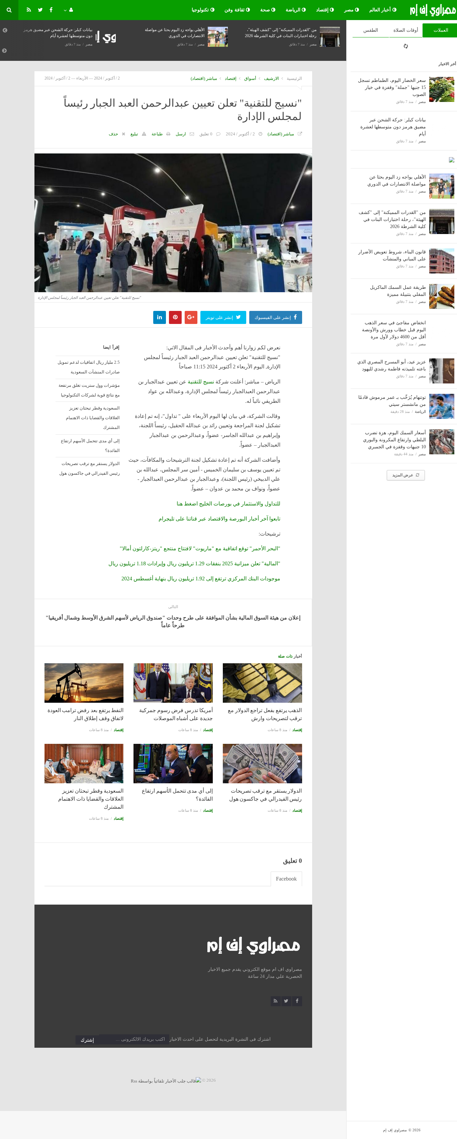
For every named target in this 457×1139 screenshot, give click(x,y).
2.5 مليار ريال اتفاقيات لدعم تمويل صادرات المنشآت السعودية (89, 367)
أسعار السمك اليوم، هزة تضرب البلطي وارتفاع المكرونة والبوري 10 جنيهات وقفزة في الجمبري (394, 439)
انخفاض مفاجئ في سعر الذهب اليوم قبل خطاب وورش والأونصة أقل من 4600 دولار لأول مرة (394, 329)
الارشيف (271, 78)
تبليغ (134, 133)
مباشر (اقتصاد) (204, 78)
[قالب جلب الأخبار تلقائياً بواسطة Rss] (166, 1080)
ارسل (181, 133)
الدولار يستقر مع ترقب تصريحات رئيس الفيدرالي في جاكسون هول (89, 468)
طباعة (157, 133)
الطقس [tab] (370, 30)
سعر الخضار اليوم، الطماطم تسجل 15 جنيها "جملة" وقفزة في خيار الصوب (392, 87)
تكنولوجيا (201, 9)
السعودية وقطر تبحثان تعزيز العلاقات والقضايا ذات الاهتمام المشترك (93, 418)
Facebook (286, 879)
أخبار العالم (380, 9)
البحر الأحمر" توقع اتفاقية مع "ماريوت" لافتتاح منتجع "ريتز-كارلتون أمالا (200, 548)
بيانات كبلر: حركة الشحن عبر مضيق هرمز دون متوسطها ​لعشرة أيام (393, 126)
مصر (349, 9)
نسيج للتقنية (201, 381)
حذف (113, 133)
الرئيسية (294, 78)
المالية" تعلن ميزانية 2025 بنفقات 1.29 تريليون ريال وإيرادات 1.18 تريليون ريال (194, 563)
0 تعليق (205, 133)
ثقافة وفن (235, 9)
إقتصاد (323, 9)
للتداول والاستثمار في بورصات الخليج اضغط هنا (228, 503)
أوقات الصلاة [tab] (405, 30)
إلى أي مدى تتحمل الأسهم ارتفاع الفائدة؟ (90, 445)
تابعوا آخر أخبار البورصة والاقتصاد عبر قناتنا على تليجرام (219, 519)
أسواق (250, 78)
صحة (266, 9)
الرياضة (294, 9)
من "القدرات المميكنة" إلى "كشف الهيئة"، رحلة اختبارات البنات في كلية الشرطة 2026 (392, 219)
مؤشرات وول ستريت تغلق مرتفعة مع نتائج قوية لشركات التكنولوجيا (89, 390)
